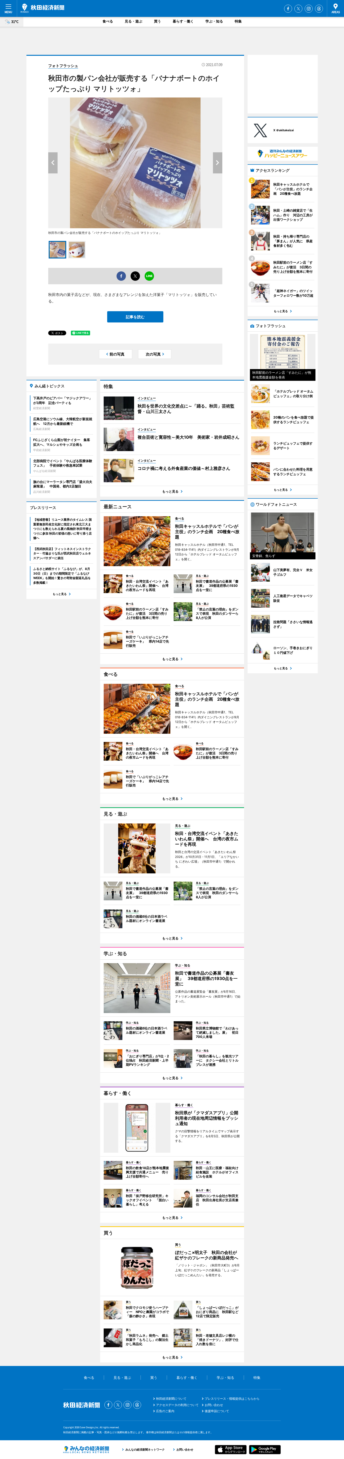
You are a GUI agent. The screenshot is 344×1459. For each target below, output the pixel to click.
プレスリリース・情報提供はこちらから (232, 1398)
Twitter (298, 9)
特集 (238, 21)
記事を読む (135, 316)
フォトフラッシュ (63, 65)
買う (157, 21)
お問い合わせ (214, 1405)
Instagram (309, 9)
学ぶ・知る (214, 21)
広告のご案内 (165, 1411)
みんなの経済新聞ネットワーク (86, 1449)
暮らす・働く (183, 21)
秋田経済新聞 (42, 8)
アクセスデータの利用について (177, 1405)
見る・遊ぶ (133, 21)
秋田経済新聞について (171, 1398)
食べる (107, 21)
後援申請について (217, 1411)
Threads (319, 9)
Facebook (288, 9)
